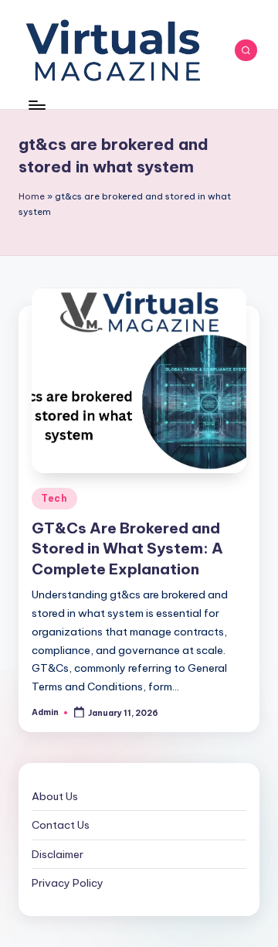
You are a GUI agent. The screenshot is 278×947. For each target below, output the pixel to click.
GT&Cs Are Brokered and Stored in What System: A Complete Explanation (127, 549)
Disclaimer (57, 854)
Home (32, 196)
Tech (54, 498)
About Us (55, 796)
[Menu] (36, 104)
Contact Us (61, 825)
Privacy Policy (67, 883)
